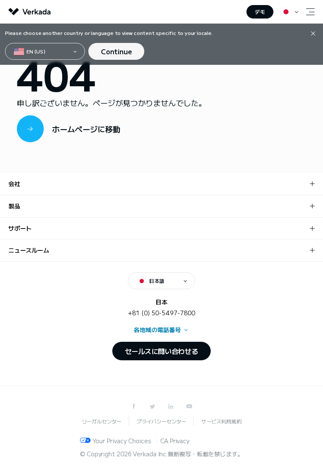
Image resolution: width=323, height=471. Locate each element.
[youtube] (189, 406)
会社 (14, 183)
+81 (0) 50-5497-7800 (161, 313)
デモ (260, 11)
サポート (20, 228)
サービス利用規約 (221, 421)
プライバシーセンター (161, 421)
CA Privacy (174, 440)
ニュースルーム (28, 250)
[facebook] (133, 406)
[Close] (313, 33)
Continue (116, 51)
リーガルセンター (102, 421)
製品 (14, 206)
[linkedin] (170, 406)
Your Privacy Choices (122, 440)
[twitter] (152, 406)
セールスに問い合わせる (161, 351)
